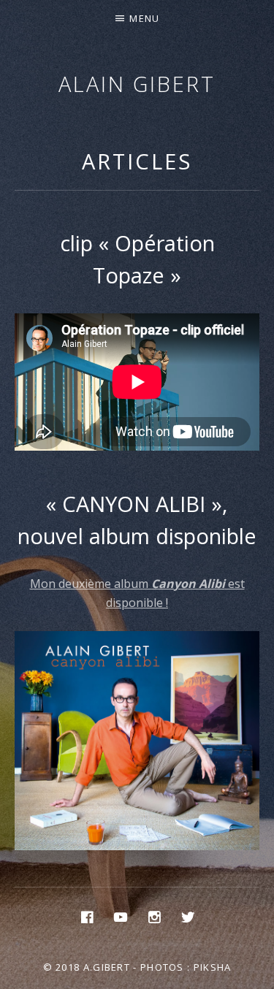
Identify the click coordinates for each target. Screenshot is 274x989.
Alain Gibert (137, 83)
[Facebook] (87, 916)
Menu (144, 18)
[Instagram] (154, 916)
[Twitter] (188, 916)
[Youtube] (121, 916)
